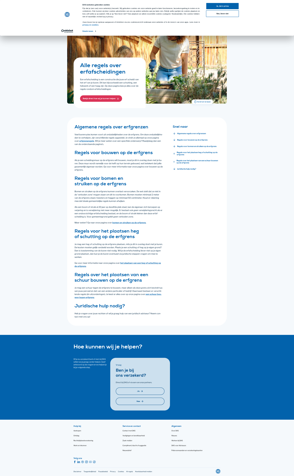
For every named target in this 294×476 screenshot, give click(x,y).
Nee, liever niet (222, 14)
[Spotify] (82, 462)
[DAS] (218, 471)
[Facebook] (75, 462)
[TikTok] (94, 462)
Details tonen (87, 31)
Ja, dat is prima (222, 6)
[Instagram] (86, 462)
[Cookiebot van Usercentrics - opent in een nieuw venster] (67, 31)
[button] (101, 98)
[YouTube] (90, 462)
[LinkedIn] (78, 462)
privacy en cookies (90, 25)
